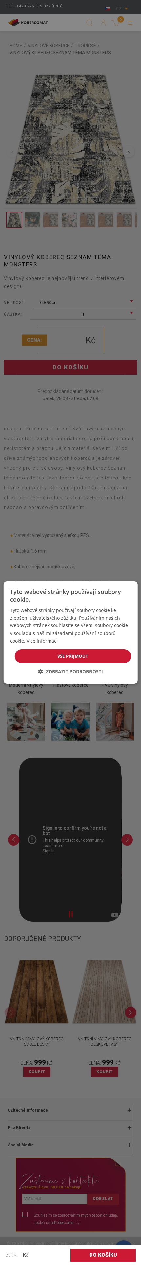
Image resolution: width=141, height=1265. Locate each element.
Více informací (42, 641)
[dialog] (71, 632)
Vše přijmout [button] (73, 656)
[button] (70, 671)
